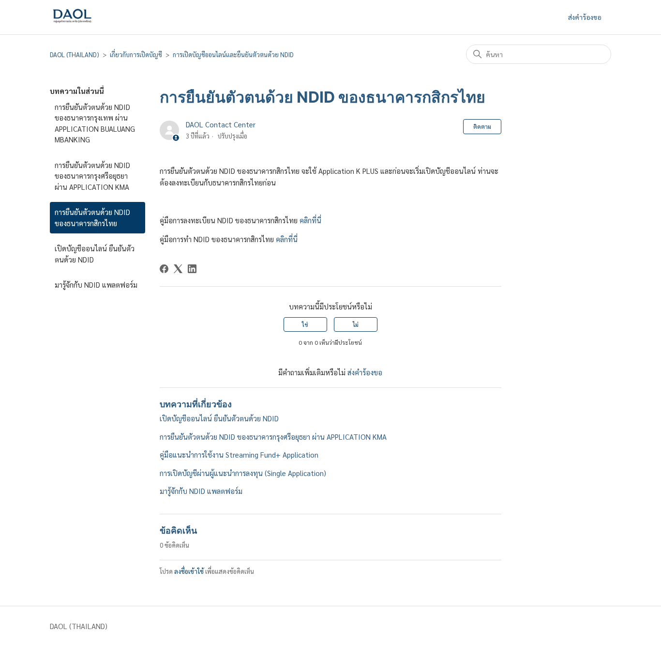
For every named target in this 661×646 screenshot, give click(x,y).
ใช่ (305, 324)
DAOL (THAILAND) (74, 54)
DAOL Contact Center (220, 124)
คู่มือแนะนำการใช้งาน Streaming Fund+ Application (239, 454)
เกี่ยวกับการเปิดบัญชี (136, 54)
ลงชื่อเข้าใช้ (189, 571)
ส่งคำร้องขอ (584, 17)
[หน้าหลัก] (72, 25)
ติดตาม (482, 126)
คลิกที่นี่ (310, 220)
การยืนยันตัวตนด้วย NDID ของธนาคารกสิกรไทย (92, 217)
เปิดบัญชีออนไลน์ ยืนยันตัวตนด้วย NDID (95, 254)
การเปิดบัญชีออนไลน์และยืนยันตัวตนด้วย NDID (233, 54)
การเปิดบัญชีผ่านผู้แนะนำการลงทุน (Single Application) (243, 472)
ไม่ (356, 324)
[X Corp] (178, 268)
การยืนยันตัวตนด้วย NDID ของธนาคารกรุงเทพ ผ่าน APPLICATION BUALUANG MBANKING (95, 123)
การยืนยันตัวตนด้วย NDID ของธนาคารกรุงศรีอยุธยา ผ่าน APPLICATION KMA (92, 175)
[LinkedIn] (192, 268)
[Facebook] (164, 268)
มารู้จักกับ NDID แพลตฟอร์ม (96, 284)
